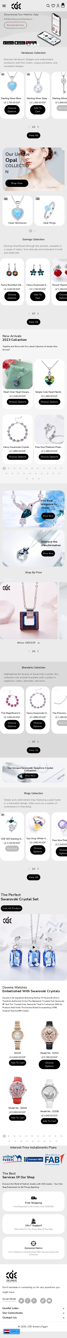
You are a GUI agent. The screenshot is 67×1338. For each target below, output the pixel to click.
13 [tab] (12, 473)
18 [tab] (41, 473)
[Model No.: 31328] (49, 1094)
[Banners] (33, 169)
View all (33, 135)
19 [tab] (47, 473)
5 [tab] (26, 468)
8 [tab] (44, 468)
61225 (17, 1053)
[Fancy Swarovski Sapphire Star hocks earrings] (38, 270)
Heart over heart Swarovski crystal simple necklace (31, 392)
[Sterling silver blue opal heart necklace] (12, 84)
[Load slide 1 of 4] (28, 44)
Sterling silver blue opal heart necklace (22, 98)
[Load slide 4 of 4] (38, 44)
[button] (48, 5)
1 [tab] (30, 231)
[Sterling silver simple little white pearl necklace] (38, 84)
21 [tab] (59, 473)
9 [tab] (49, 468)
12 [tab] (6, 473)
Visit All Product (11, 908)
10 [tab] (55, 468)
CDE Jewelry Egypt (37, 1326)
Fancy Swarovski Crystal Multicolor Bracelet (26, 447)
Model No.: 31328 (49, 1111)
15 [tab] (24, 473)
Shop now (17, 183)
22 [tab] (27, 479)
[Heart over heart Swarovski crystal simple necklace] (18, 374)
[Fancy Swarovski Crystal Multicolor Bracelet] (18, 429)
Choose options (12, 110)
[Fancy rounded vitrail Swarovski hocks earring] (12, 270)
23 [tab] (33, 479)
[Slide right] (38, 127)
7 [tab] (38, 468)
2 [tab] (35, 231)
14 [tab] (18, 473)
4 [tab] (20, 468)
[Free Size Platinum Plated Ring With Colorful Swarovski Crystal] (49, 429)
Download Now (15, 25)
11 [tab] (61, 468)
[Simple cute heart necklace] (49, 374)
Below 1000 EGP (26, 643)
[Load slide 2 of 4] (31, 44)
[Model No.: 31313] (49, 1035)
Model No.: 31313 (49, 1053)
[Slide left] (29, 127)
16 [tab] (30, 473)
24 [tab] (39, 479)
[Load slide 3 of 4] (35, 44)
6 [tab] (32, 468)
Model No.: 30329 (18, 1108)
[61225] (18, 1035)
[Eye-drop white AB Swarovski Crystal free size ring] (38, 824)
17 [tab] (36, 473)
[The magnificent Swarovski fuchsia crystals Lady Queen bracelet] (12, 698)
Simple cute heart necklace (50, 392)
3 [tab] (14, 468)
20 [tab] (53, 473)
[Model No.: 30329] (18, 1090)
